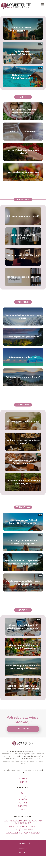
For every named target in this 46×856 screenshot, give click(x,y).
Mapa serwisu (23, 848)
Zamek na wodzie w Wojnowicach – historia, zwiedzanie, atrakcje (22, 29)
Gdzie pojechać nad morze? (23, 357)
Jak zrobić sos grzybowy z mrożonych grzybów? (23, 111)
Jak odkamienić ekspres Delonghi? (23, 236)
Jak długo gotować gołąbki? (23, 826)
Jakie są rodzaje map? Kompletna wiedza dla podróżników (23, 667)
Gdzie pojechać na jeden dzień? (23, 336)
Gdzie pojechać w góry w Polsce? (23, 377)
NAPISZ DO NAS (23, 729)
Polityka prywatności (23, 843)
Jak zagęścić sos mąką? (23, 829)
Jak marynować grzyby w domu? (23, 421)
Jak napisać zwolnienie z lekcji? (23, 216)
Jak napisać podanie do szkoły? (23, 276)
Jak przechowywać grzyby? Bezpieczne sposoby (23, 462)
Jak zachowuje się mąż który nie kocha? (23, 257)
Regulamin (23, 852)
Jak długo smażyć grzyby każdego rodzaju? (23, 442)
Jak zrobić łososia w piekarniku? (23, 172)
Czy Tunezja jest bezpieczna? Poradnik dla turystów (22, 53)
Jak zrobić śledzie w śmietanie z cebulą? (23, 152)
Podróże (23, 302)
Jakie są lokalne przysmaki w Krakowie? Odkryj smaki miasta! (23, 687)
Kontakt (23, 782)
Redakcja (23, 779)
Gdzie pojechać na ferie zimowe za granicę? (23, 316)
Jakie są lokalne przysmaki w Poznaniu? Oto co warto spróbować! (23, 647)
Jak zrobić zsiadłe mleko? (23, 131)
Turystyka (23, 507)
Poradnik (23, 404)
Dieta (23, 96)
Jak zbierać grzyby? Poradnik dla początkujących (23, 482)
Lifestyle (23, 199)
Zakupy (23, 609)
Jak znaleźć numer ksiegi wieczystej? (23, 833)
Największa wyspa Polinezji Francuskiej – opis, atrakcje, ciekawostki (21, 77)
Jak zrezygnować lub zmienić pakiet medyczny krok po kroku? (23, 627)
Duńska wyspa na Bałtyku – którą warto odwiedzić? (23, 582)
